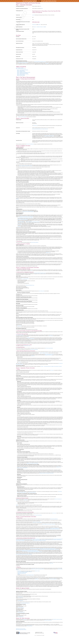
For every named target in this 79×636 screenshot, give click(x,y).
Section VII (33, 355)
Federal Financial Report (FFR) (22, 573)
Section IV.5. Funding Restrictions (37, 522)
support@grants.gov (20, 600)
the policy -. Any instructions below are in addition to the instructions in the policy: (51, 366)
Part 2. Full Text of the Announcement (21, 68)
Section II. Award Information (21, 70)
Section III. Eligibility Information (21, 71)
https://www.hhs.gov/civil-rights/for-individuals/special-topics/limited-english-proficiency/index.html (42, 548)
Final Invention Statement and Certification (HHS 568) (25, 571)
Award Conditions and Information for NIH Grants (48, 524)
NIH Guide (39, 1)
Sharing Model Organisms (22, 492)
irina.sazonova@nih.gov (21, 607)
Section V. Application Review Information (22, 73)
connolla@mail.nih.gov (21, 616)
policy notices (24, 619)
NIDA (41, 8)
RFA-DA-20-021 (34, 24)
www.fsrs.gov (36, 578)
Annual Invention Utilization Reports (22, 572)
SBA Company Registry (21, 221)
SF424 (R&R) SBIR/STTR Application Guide (40, 61)
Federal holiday (51, 335)
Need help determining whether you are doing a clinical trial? (40, 128)
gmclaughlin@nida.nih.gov (21, 612)
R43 (38, 24)
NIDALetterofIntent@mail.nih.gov (30, 285)
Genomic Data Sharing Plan (32, 492)
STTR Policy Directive (29, 625)
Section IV (47, 63)
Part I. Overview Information (19, 334)
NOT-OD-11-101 (48, 252)
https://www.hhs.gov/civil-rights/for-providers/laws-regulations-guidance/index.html (26, 550)
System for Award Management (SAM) (23, 219)
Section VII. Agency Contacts (21, 74)
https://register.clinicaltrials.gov (55, 528)
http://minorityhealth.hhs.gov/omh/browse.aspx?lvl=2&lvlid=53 (24, 554)
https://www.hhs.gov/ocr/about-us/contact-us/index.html (35, 551)
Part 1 (31, 270)
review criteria (25, 499)
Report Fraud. (51, 563)
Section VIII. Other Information (21, 75)
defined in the (28, 211)
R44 (39, 24)
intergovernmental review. (27, 345)
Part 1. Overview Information (19, 67)
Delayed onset (19, 325)
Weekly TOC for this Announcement (20, 628)
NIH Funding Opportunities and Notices (21, 629)
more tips (19, 362)
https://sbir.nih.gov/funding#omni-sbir (49, 135)
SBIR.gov (19, 574)
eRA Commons (20, 224)
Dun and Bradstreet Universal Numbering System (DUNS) (25, 217)
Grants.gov (19, 226)
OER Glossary (35, 125)
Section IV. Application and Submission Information (23, 72)
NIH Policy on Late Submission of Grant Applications (26, 216)
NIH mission (51, 370)
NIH (40, 6)
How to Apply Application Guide (49, 354)
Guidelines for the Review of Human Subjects (32, 463)
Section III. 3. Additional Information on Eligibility (39, 26)
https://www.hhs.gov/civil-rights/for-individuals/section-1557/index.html (50, 549)
